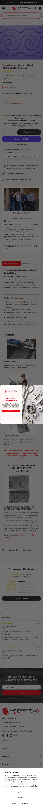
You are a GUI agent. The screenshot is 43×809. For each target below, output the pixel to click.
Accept (20, 792)
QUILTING (15, 403)
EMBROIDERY (6, 406)
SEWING (6, 403)
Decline (20, 798)
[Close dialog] (42, 386)
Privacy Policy (33, 786)
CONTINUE (10, 411)
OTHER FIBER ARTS (15, 406)
